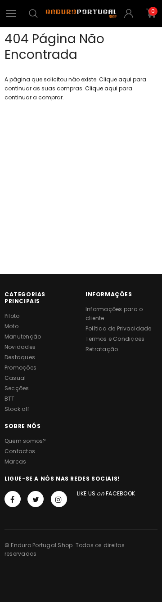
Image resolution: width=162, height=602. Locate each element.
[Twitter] (35, 499)
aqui (124, 79)
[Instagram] (59, 499)
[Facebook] (12, 499)
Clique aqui (102, 88)
